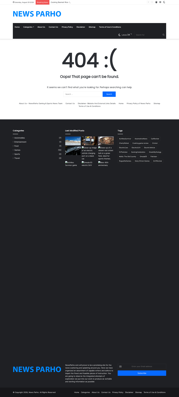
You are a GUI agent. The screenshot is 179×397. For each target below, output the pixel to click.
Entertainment (20, 142)
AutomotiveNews (141, 139)
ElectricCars (123, 148)
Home (17, 27)
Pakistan (154, 156)
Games (17, 150)
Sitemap (92, 27)
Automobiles (19, 138)
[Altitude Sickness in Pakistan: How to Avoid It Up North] (73, 141)
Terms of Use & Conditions (110, 27)
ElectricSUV (136, 148)
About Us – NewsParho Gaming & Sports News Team (40, 103)
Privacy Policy (67, 27)
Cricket (155, 143)
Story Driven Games (142, 161)
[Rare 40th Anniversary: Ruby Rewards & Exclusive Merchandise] (106, 259)
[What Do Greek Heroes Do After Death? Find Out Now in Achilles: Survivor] (73, 259)
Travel (17, 158)
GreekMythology (155, 152)
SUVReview (157, 161)
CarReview (155, 139)
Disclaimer (81, 27)
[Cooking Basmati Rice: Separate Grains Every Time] (106, 141)
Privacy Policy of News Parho (138, 103)
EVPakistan (123, 152)
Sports (17, 154)
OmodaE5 (143, 156)
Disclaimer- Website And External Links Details (97, 103)
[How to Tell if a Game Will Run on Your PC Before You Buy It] (73, 150)
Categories (27, 27)
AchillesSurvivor (125, 139)
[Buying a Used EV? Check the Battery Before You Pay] (89, 153)
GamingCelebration (138, 152)
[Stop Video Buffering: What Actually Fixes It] (89, 141)
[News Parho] (37, 14)
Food (16, 146)
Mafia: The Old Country (127, 156)
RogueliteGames (125, 161)
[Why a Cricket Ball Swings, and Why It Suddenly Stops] (106, 153)
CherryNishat (124, 143)
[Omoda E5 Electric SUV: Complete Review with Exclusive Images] (89, 259)
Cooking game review (140, 143)
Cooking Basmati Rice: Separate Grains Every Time (71, 2)
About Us (41, 27)
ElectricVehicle (149, 148)
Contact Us (53, 27)
